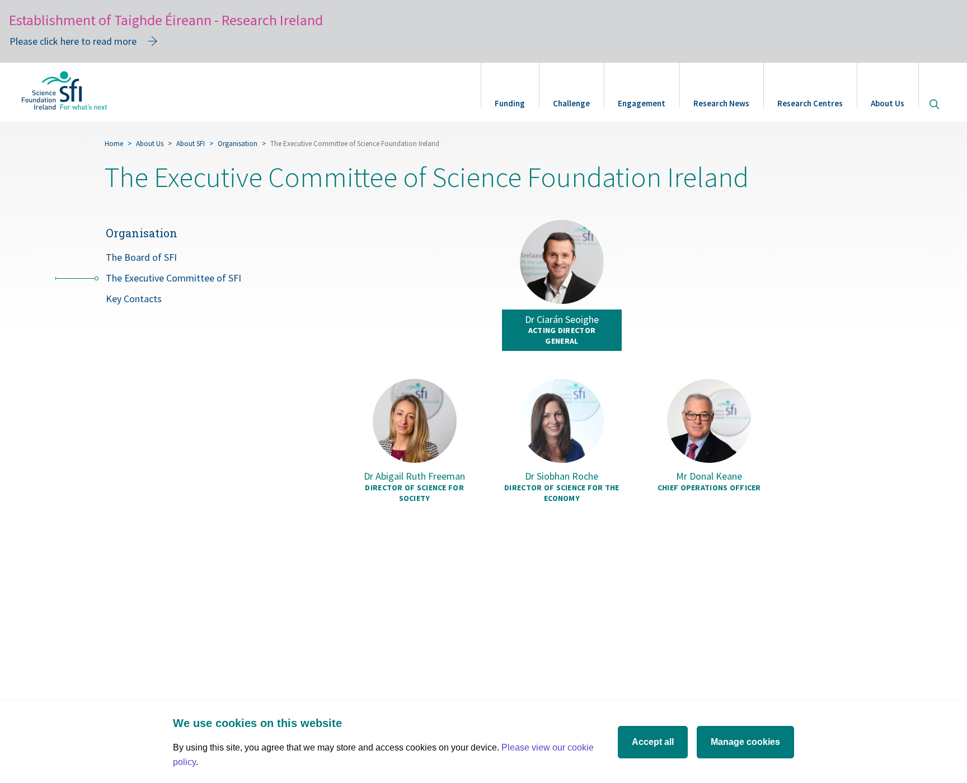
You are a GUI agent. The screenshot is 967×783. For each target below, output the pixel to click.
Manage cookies (745, 742)
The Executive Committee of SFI (173, 277)
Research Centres (810, 103)
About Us (887, 103)
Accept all (653, 742)
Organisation (237, 143)
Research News (721, 103)
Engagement (641, 103)
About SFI (190, 143)
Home (114, 143)
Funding (510, 103)
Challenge (571, 103)
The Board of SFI (141, 257)
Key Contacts (134, 298)
